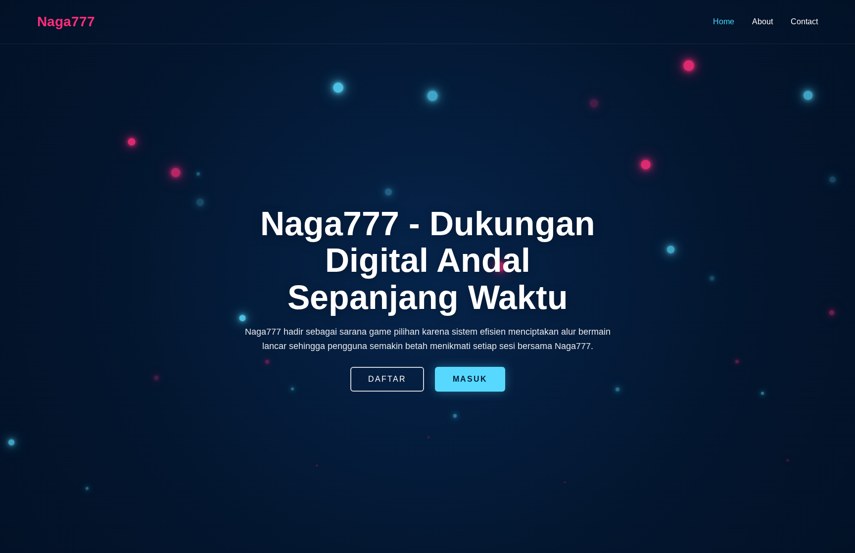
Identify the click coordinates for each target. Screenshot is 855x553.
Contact (804, 21)
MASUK (470, 379)
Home (723, 21)
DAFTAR (387, 379)
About (762, 21)
